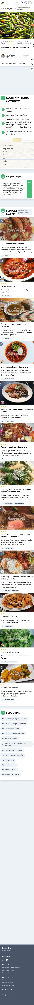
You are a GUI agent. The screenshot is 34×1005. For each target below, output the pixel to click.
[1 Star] (21, 56)
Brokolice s (10, 652)
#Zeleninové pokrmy (11, 662)
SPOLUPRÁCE (7, 990)
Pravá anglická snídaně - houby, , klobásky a (17, 578)
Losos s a (13, 244)
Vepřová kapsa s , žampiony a (17, 410)
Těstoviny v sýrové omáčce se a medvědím (16, 490)
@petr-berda (10, 57)
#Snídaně (7, 590)
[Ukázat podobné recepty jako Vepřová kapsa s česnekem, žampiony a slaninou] (2, 421)
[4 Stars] (28, 56)
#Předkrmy (15, 590)
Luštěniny (7, 35)
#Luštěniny (8, 296)
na (8, 286)
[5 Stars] (30, 56)
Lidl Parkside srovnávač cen (11, 967)
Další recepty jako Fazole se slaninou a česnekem (23, 212)
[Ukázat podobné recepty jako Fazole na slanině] (2, 296)
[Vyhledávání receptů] (22, 2)
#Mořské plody (9, 626)
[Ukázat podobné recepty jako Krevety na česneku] (2, 626)
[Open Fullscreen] (31, 34)
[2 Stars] (24, 56)
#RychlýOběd (9, 503)
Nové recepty (6, 980)
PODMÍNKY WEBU (8, 977)
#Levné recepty (9, 379)
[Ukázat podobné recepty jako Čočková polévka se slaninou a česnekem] (2, 338)
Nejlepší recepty (7, 982)
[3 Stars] (26, 56)
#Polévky (7, 338)
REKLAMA (5, 965)
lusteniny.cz (7, 948)
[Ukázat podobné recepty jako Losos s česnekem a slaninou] (2, 255)
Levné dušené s (14, 367)
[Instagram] (3, 960)
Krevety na (9, 616)
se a (14, 447)
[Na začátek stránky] (30, 994)
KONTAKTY (6, 957)
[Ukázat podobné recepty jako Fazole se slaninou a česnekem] (2, 459)
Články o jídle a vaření (9, 973)
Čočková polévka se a (13, 325)
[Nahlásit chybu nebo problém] (32, 60)
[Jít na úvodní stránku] (1, 8)
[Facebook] (7, 960)
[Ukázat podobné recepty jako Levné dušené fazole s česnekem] (2, 379)
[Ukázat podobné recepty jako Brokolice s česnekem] (2, 662)
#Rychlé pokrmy (19, 503)
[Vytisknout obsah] (32, 69)
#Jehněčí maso (9, 548)
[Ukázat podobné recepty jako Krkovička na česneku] (2, 700)
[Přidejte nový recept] (26, 2)
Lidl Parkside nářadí (8, 970)
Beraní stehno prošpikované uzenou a (15, 535)
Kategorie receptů (8, 985)
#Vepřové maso (9, 421)
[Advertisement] (17, 80)
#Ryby (6, 255)
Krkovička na (10, 688)
